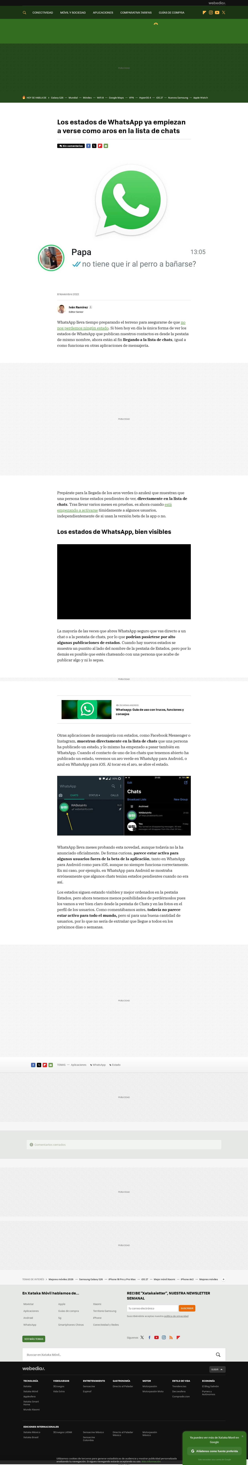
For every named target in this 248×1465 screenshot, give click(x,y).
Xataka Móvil (30, 1391)
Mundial (73, 97)
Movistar (28, 1304)
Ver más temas (33, 1339)
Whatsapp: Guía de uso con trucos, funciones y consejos (150, 711)
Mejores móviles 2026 (61, 1279)
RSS (171, 1337)
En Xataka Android (129, 705)
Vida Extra (59, 1391)
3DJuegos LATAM (62, 1432)
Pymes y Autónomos (208, 1393)
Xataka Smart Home (31, 1403)
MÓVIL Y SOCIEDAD (73, 12)
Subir (214, 1369)
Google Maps (116, 97)
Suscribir (187, 1308)
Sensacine (89, 1386)
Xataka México (31, 1432)
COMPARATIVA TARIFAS (136, 12)
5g (59, 1318)
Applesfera (29, 1396)
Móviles (87, 97)
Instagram (211, 12)
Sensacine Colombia (89, 1438)
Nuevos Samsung (178, 97)
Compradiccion (181, 1396)
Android (28, 1318)
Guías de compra (68, 1311)
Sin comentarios (73, 145)
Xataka (27, 1386)
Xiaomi (97, 1304)
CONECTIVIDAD (42, 12)
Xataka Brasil (30, 1437)
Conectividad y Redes (106, 1324)
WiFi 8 (100, 97)
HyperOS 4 (145, 97)
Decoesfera (179, 1391)
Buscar (218, 1354)
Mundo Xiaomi (31, 1409)
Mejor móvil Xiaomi (165, 1279)
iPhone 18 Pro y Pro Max (122, 1279)
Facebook (88, 146)
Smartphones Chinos (71, 1324)
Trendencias (179, 1386)
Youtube (217, 12)
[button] (80, 307)
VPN (131, 97)
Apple (61, 1304)
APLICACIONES (103, 12)
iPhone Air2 (187, 1279)
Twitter (223, 12)
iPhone (97, 1318)
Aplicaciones (78, 1064)
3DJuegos (58, 1386)
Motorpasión (150, 1386)
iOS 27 (159, 97)
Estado (116, 1064)
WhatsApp (99, 1064)
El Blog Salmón (210, 1386)
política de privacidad (176, 1316)
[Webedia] (217, 3)
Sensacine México (93, 1432)
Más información (151, 1461)
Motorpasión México (150, 1433)
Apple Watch (200, 97)
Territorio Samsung (104, 1311)
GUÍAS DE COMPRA (171, 12)
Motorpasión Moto (153, 1391)
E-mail (106, 146)
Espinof (87, 1391)
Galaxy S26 (57, 97)
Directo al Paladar (123, 1386)
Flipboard (204, 12)
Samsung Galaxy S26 (91, 1279)
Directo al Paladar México (123, 1433)
